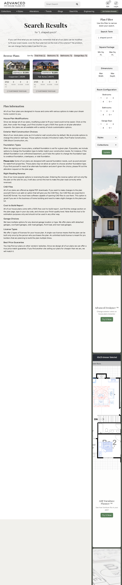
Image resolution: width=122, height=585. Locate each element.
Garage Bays (79, 56)
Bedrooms (51, 56)
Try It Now (107, 319)
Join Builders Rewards (109, 11)
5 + (110, 101)
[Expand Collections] (115, 145)
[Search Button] (77, 4)
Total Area (39, 56)
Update (106, 152)
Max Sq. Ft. (112, 53)
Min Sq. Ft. (101, 53)
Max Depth (112, 74)
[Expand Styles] (115, 137)
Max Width (101, 74)
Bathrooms (65, 56)
